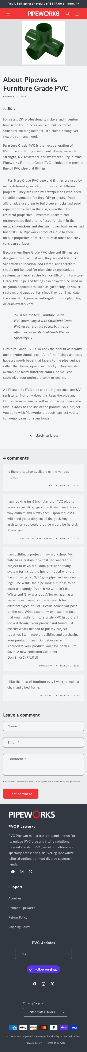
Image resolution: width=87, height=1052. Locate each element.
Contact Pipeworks (21, 908)
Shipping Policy (19, 927)
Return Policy (17, 917)
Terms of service (56, 1042)
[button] (8, 13)
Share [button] (11, 108)
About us (14, 898)
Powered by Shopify (48, 1036)
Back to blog (46, 435)
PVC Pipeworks (26, 1036)
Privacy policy (34, 1042)
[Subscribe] (67, 954)
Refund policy (72, 1036)
